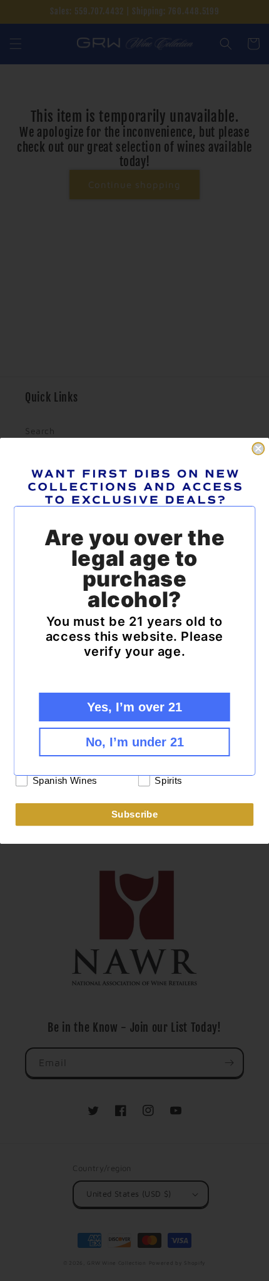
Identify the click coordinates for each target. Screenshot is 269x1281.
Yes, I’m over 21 (134, 707)
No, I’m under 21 (135, 742)
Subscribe (134, 814)
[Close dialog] (258, 448)
